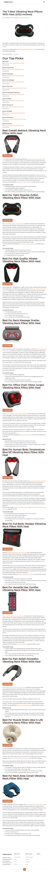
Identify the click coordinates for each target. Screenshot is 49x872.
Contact (16, 864)
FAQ (15, 862)
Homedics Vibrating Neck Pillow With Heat (15, 113)
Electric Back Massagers (24, 17)
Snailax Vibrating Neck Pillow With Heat (14, 81)
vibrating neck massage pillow (24, 705)
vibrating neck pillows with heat (24, 182)
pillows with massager (25, 434)
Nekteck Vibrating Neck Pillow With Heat (14, 63)
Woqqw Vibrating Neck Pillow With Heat (14, 100)
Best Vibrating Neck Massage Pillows (26, 49)
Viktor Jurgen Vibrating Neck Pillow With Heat (16, 88)
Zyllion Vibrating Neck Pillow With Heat (14, 69)
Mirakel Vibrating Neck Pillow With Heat (14, 75)
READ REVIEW (5, 65)
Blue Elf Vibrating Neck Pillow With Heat (14, 94)
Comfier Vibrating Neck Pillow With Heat (14, 106)
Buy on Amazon (7, 155)
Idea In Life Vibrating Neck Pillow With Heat (15, 119)
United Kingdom (29, 857)
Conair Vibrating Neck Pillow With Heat (14, 125)
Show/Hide (16, 54)
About (15, 859)
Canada (27, 859)
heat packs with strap (21, 644)
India (26, 864)
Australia (27, 862)
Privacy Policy (17, 857)
